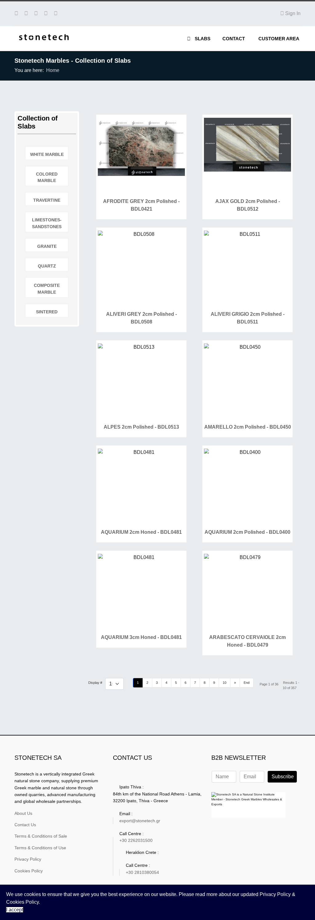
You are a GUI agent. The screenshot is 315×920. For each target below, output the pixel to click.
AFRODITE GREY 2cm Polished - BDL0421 (141, 205)
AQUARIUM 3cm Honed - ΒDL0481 (141, 637)
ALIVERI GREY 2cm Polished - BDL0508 (141, 317)
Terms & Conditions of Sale (40, 836)
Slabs (201, 38)
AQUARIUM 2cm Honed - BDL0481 (141, 532)
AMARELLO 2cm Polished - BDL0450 (247, 427)
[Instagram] (56, 13)
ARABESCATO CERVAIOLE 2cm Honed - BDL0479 (247, 641)
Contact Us (25, 824)
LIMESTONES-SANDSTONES (47, 223)
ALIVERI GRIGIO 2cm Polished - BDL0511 (248, 317)
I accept (14, 909)
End (246, 682)
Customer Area (278, 38)
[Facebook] (16, 13)
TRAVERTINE (46, 200)
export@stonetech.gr (139, 820)
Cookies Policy (28, 870)
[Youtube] (36, 13)
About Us (23, 813)
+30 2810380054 (142, 872)
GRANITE (47, 246)
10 (224, 682)
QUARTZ (47, 266)
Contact (233, 38)
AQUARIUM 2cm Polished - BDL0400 (247, 532)
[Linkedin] (46, 13)
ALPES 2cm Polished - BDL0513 (141, 427)
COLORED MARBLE (47, 177)
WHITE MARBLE (47, 154)
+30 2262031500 (136, 840)
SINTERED (47, 311)
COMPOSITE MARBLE (47, 289)
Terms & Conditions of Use (40, 847)
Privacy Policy (27, 859)
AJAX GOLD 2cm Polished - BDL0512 (247, 205)
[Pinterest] (26, 13)
